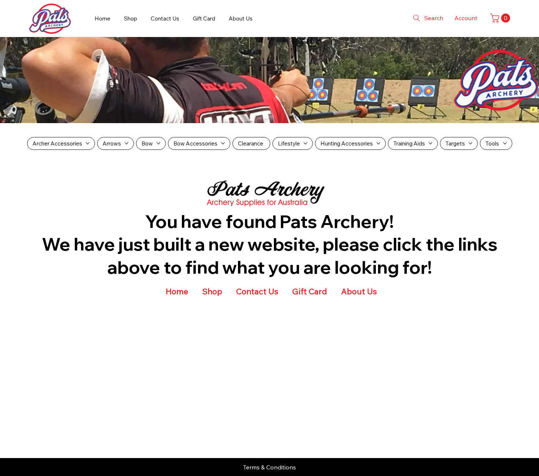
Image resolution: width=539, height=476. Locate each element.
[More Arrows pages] (126, 143)
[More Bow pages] (158, 143)
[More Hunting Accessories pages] (378, 143)
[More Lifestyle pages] (305, 143)
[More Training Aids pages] (430, 143)
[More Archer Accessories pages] (87, 143)
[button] (501, 18)
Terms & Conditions (269, 467)
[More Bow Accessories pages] (223, 143)
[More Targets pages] (470, 143)
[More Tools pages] (505, 143)
